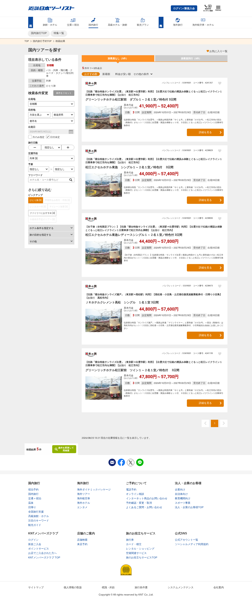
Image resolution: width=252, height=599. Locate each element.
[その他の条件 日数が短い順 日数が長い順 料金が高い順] (142, 74)
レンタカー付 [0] (38, 206)
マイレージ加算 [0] (58, 206)
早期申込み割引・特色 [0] (57, 200)
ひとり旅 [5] (36, 200)
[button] (184, 8)
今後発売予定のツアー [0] (42, 219)
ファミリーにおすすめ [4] (42, 213)
